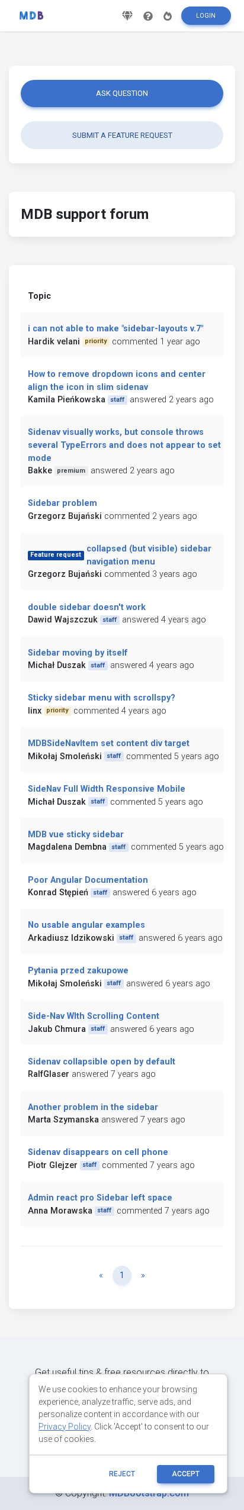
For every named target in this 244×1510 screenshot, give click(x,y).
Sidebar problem (62, 503)
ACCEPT (186, 1474)
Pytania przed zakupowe (78, 971)
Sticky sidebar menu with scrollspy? (101, 698)
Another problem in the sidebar (93, 1107)
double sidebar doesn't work (87, 607)
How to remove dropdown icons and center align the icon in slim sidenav (117, 380)
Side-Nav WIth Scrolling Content (93, 1016)
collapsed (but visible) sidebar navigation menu (148, 555)
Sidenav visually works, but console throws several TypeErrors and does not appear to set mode (124, 445)
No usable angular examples (86, 925)
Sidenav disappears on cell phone (98, 1152)
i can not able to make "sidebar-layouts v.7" (115, 329)
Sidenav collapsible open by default (101, 1062)
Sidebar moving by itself (78, 653)
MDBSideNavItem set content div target (109, 743)
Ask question (122, 93)
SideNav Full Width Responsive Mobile (106, 789)
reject (122, 1474)
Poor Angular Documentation (88, 880)
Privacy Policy (64, 1426)
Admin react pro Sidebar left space (100, 1198)
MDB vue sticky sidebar (76, 835)
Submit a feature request (122, 135)
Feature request (55, 555)
